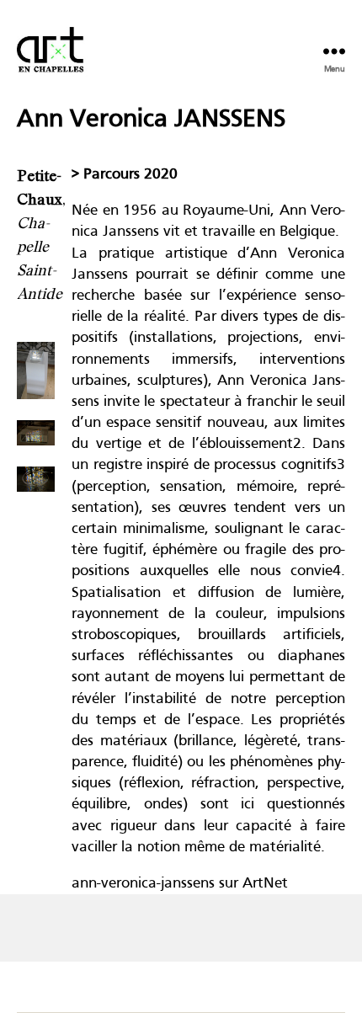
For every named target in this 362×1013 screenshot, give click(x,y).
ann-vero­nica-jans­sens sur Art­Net (180, 884)
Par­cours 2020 (130, 175)
